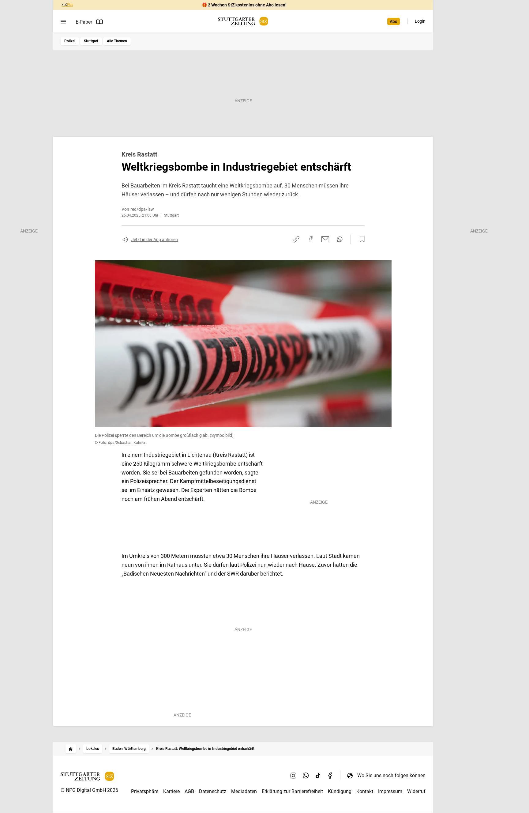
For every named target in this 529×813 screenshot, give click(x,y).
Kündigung (339, 791)
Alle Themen (117, 41)
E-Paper (84, 22)
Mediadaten (244, 791)
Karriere (171, 791)
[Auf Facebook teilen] (311, 239)
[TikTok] (318, 775)
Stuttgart (91, 41)
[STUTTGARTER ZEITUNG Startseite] (243, 21)
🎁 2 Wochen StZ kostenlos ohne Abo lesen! (244, 4)
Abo (393, 21)
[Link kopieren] (296, 239)
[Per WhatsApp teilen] (340, 239)
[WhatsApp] (306, 775)
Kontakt (364, 791)
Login (420, 21)
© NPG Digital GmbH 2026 (89, 790)
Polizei (69, 41)
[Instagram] (293, 775)
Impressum (390, 791)
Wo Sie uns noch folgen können (391, 775)
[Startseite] (71, 748)
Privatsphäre (144, 791)
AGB (189, 791)
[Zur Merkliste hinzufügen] (360, 239)
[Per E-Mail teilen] (325, 239)
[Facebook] (330, 775)
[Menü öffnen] (63, 22)
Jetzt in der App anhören (154, 239)
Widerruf (416, 791)
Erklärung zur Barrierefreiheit (292, 791)
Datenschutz (212, 791)
